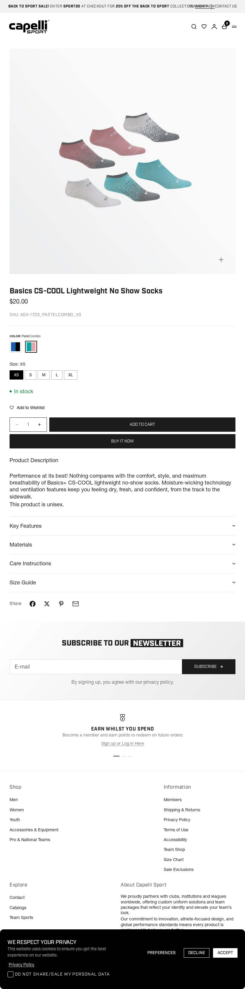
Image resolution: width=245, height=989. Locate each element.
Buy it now (122, 441)
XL (70, 374)
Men (14, 799)
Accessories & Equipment (34, 829)
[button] (27, 407)
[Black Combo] (16, 347)
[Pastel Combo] (31, 347)
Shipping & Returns (182, 809)
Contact (17, 897)
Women (17, 809)
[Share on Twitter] (46, 603)
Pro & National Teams (30, 839)
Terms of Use (176, 829)
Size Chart (173, 859)
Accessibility (175, 839)
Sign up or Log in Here (122, 743)
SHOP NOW (205, 6)
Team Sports (21, 917)
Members (173, 799)
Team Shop (174, 849)
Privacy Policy (177, 819)
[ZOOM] (221, 260)
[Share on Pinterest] (61, 603)
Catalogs (18, 907)
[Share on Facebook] (32, 603)
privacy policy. (158, 682)
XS (16, 374)
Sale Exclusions (179, 869)
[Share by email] (75, 603)
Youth (15, 819)
